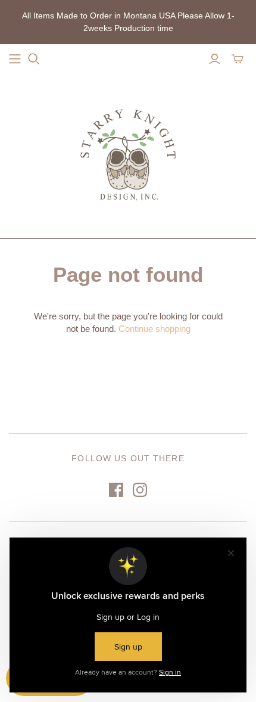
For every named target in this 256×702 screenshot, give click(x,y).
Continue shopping (154, 329)
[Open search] (34, 59)
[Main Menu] (15, 59)
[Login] (214, 59)
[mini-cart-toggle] (237, 59)
